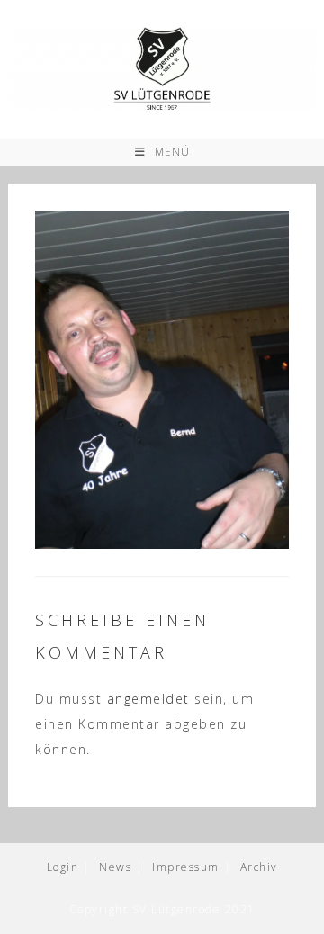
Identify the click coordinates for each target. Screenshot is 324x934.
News (115, 867)
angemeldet (148, 698)
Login (63, 867)
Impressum (186, 867)
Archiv (259, 867)
